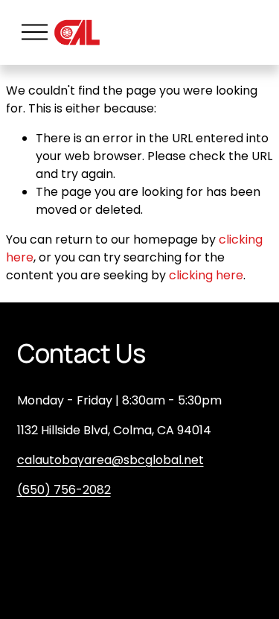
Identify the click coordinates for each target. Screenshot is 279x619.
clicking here (206, 275)
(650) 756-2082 (64, 489)
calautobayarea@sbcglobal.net (110, 460)
